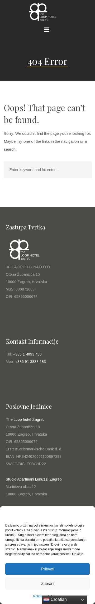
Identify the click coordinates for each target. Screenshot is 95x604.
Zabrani (47, 583)
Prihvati (47, 569)
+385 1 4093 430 (27, 354)
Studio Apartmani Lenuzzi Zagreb (34, 479)
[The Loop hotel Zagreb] (47, 12)
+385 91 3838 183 (30, 361)
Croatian (58, 599)
